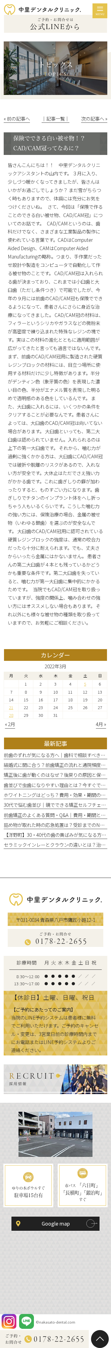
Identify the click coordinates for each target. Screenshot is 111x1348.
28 (11, 715)
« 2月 (10, 724)
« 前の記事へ (17, 118)
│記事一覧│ (55, 118)
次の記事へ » (94, 118)
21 (11, 707)
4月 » (101, 724)
